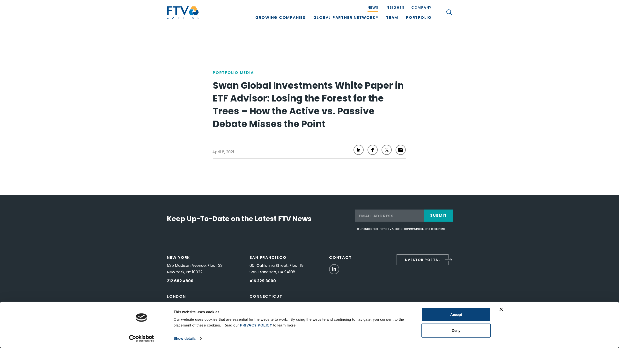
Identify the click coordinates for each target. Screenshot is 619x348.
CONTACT (340, 257)
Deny (456, 330)
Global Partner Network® (345, 18)
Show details (185, 338)
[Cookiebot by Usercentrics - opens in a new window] (141, 338)
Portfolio (419, 18)
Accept (456, 314)
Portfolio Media (233, 72)
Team (392, 18)
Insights (395, 8)
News (373, 8)
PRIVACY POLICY (256, 325)
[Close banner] (501, 309)
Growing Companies (280, 18)
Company (421, 8)
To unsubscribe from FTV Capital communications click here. (400, 229)
